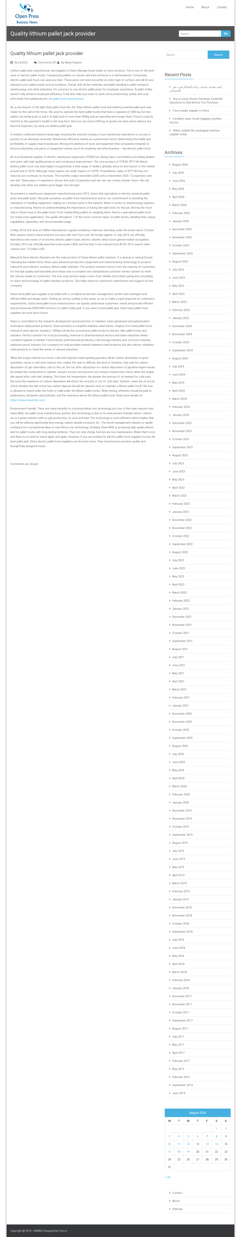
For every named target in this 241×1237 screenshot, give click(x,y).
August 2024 (180, 358)
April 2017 (178, 1052)
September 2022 (182, 544)
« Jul (167, 1177)
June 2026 (178, 181)
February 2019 (181, 891)
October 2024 (180, 342)
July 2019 (178, 851)
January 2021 (180, 705)
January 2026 (180, 221)
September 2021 (182, 641)
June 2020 (178, 762)
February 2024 (181, 407)
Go (226, 33)
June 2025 (178, 277)
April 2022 (178, 584)
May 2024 (178, 382)
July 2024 (178, 366)
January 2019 (180, 899)
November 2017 (182, 1004)
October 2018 (180, 923)
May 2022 (178, 576)
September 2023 (182, 447)
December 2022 (182, 520)
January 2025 (180, 318)
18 (178, 1151)
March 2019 (179, 883)
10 (169, 1144)
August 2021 (180, 649)
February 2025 (181, 310)
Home (190, 7)
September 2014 (182, 1085)
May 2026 (178, 189)
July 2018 (178, 939)
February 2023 (181, 503)
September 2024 (182, 350)
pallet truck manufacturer (68, 98)
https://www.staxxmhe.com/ (27, 400)
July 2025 (178, 269)
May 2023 (178, 479)
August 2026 (180, 164)
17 (169, 1151)
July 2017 (178, 1036)
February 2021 (181, 697)
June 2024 (178, 374)
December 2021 (182, 616)
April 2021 (178, 681)
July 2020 (178, 754)
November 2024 (182, 334)
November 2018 (182, 915)
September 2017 (182, 1020)
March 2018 (179, 972)
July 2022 (178, 560)
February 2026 (181, 213)
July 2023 (178, 463)
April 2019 (178, 875)
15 (216, 1144)
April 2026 (178, 197)
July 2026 (178, 172)
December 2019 (182, 810)
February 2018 (181, 980)
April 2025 (178, 294)
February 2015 (181, 1077)
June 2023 (178, 471)
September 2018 (182, 931)
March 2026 (179, 205)
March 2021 (179, 689)
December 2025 (182, 229)
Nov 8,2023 (21, 62)
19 (188, 1151)
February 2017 (181, 1061)
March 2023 (179, 495)
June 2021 (178, 665)
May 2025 (178, 285)
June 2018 (178, 948)
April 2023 (178, 487)
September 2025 (182, 253)
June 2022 (178, 568)
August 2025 (180, 261)
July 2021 (178, 657)
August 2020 (180, 746)
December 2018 (182, 907)
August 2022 (180, 552)
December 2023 (182, 423)
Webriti (63, 1230)
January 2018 (180, 988)
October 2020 (180, 730)
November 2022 (182, 528)
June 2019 (178, 859)
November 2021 (182, 625)
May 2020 (178, 770)
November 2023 (182, 431)
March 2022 (179, 592)
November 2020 (182, 721)
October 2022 (180, 536)
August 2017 (180, 1028)
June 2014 (178, 1093)
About (205, 7)
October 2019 (180, 826)
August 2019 (180, 843)
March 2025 (179, 302)
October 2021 (180, 633)
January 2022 (180, 608)
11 (178, 1144)
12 (188, 1144)
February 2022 (181, 600)
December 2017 (182, 996)
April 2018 (178, 964)
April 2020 (178, 778)
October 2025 (180, 245)
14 (207, 1144)
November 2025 (182, 237)
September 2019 (182, 834)
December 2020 (182, 713)
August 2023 (180, 455)
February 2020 (181, 794)
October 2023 (180, 439)
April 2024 (178, 390)
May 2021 (178, 673)
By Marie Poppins (71, 62)
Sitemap (177, 1209)
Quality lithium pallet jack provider (46, 53)
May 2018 (178, 956)
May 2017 (178, 1044)
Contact (222, 7)
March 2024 (179, 399)
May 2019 (178, 867)
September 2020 (182, 738)
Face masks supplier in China (191, 110)
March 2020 (179, 786)
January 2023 (180, 512)
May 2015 (178, 1069)
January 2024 (180, 415)
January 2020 (180, 802)
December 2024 (182, 326)
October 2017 (180, 1012)
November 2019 (182, 818)
